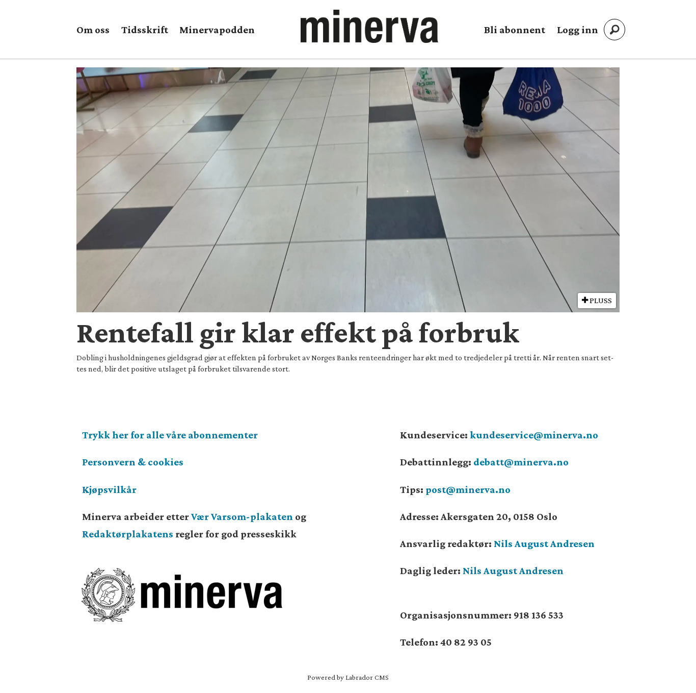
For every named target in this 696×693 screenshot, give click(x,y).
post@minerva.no (468, 489)
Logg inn (577, 29)
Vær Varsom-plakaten (242, 516)
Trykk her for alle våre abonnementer (170, 434)
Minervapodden (217, 29)
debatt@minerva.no (521, 461)
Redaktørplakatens (127, 533)
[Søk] (614, 29)
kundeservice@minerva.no (534, 434)
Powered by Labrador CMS (348, 677)
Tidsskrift (144, 29)
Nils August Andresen (544, 543)
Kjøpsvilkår (109, 489)
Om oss (93, 29)
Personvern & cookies (132, 461)
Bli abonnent (514, 29)
